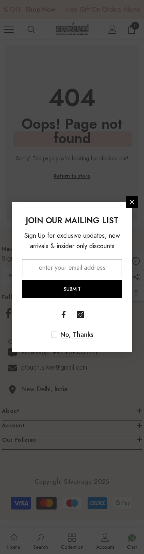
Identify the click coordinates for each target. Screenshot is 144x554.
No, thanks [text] (76, 334)
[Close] (132, 202)
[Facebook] (63, 314)
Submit (72, 289)
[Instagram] (80, 314)
